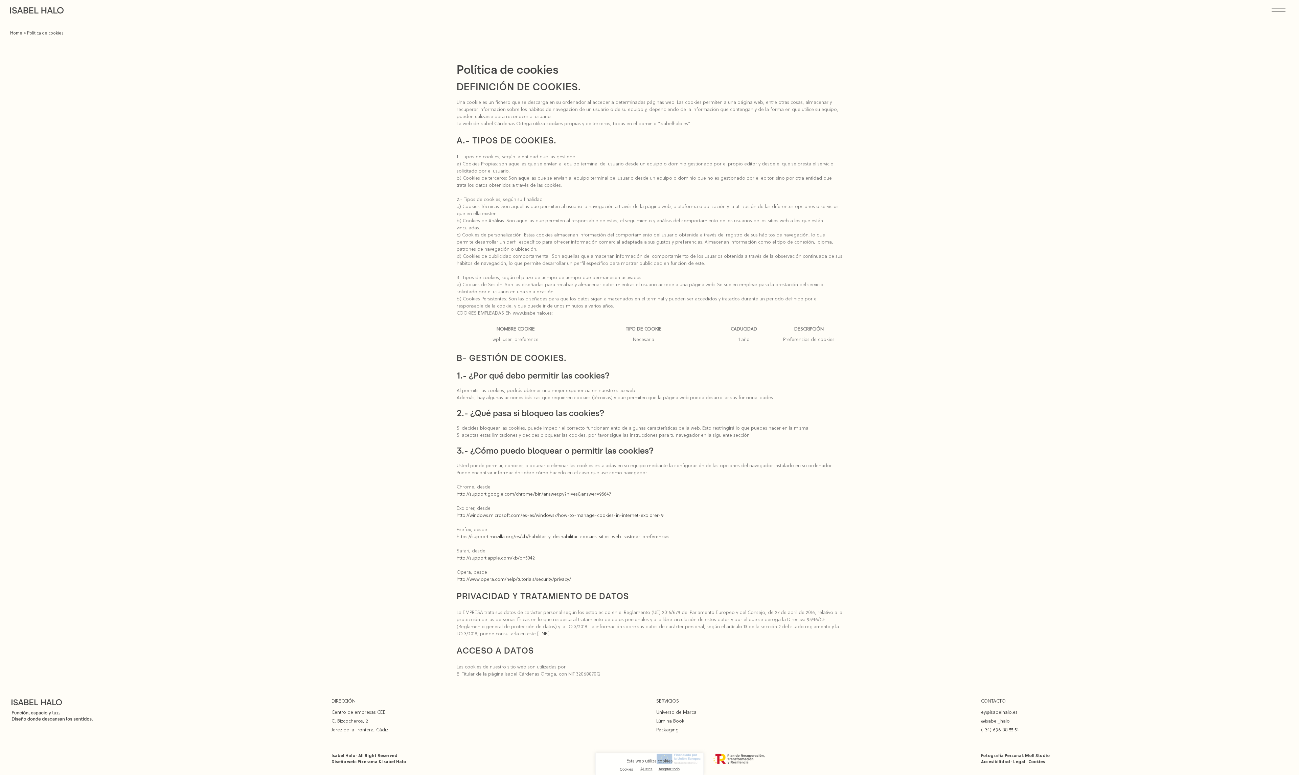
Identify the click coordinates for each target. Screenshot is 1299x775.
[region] (649, 764)
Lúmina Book (670, 720)
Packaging (667, 729)
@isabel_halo (995, 720)
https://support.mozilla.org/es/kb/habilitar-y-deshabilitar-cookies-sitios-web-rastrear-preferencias (563, 536)
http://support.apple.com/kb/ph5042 (496, 557)
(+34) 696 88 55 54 (1000, 729)
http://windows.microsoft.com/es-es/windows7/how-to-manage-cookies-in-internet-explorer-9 (560, 515)
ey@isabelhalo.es (999, 712)
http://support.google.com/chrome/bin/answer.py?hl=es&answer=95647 (534, 494)
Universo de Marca (676, 712)
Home (16, 33)
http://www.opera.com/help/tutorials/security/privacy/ (514, 579)
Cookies (626, 769)
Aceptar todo (669, 769)
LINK (543, 633)
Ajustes (646, 769)
